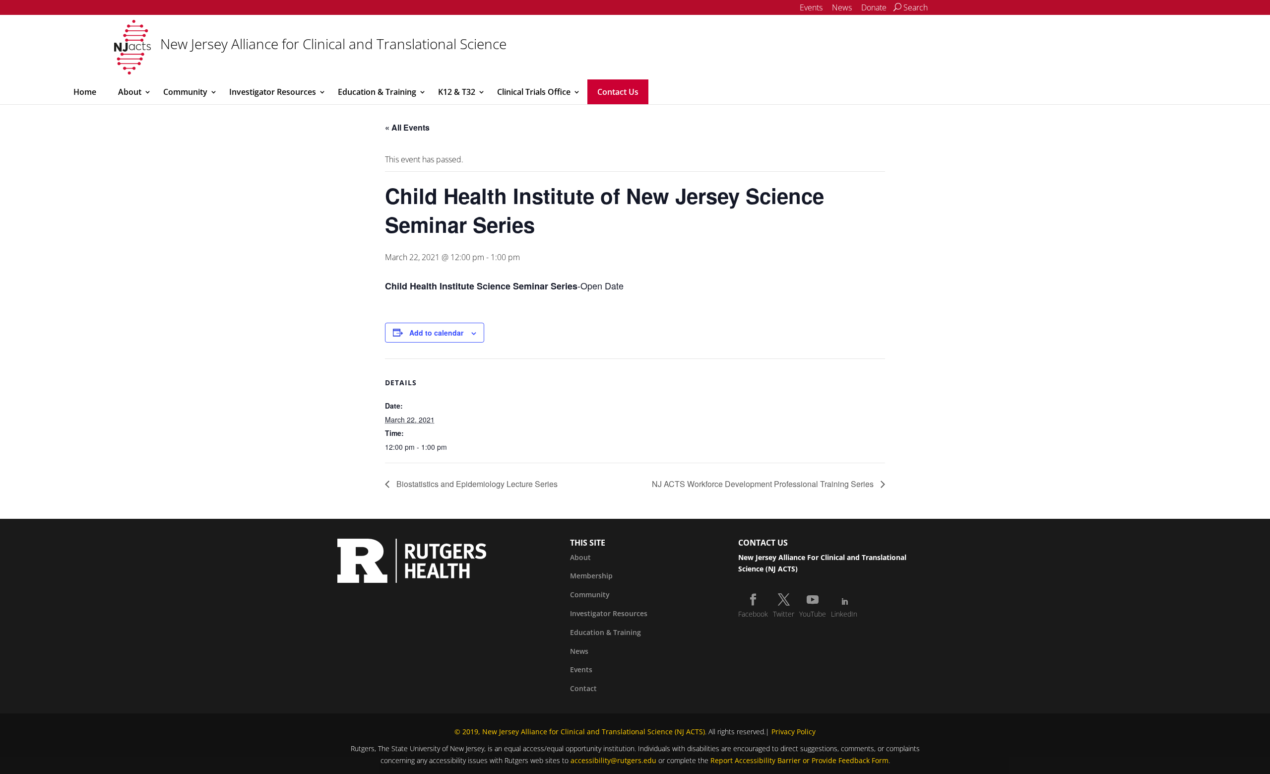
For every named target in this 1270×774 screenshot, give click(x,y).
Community (185, 91)
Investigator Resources (272, 91)
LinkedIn (844, 614)
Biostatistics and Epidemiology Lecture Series (476, 484)
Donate (874, 7)
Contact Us (617, 91)
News (842, 7)
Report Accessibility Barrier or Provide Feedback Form (799, 760)
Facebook (753, 614)
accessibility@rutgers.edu (613, 760)
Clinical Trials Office (534, 91)
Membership (591, 575)
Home (84, 91)
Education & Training (377, 91)
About (129, 91)
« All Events (407, 127)
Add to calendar (436, 333)
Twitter (783, 614)
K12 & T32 (456, 91)
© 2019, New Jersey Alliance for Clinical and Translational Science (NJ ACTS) (579, 731)
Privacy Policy (793, 731)
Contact (583, 688)
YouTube (812, 614)
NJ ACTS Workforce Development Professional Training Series (764, 484)
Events (811, 7)
